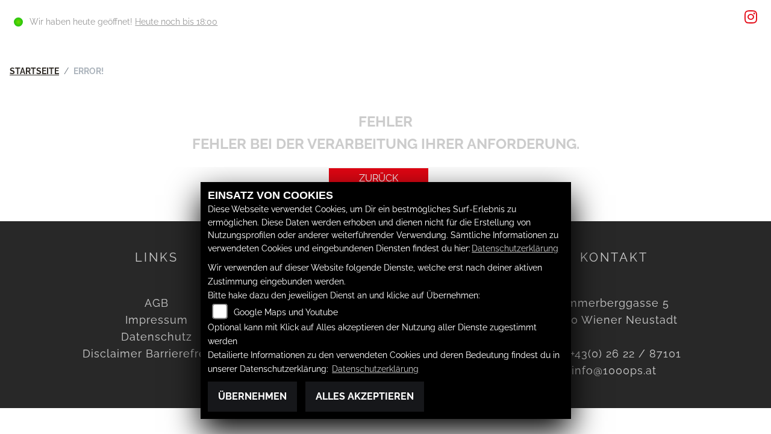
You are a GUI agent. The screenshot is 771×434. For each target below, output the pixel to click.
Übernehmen (252, 396)
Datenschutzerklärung (515, 248)
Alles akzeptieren (365, 396)
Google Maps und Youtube (286, 312)
